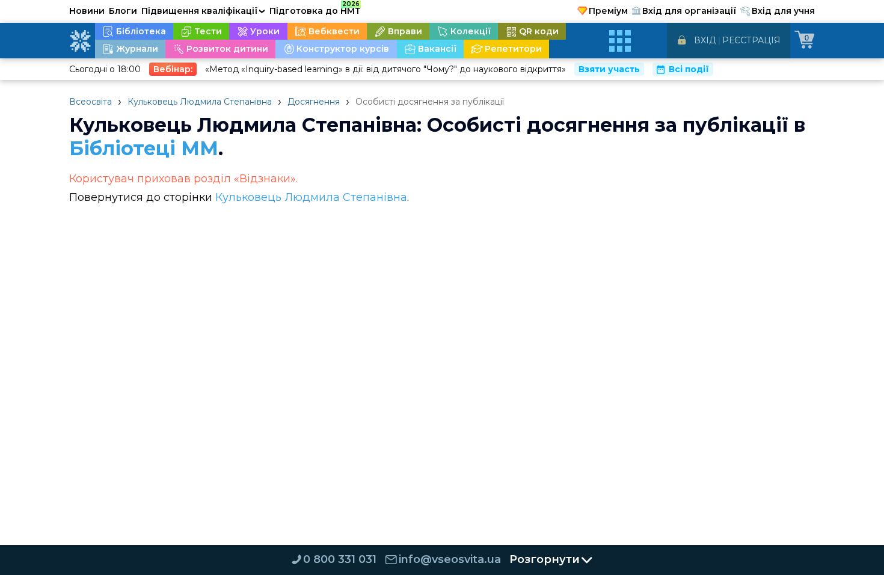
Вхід (705, 40)
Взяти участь (609, 69)
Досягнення (313, 101)
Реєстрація (751, 40)
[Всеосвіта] (80, 41)
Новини (87, 10)
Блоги (123, 10)
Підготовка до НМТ (315, 9)
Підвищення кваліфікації (203, 10)
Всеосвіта (90, 101)
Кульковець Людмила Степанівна (199, 101)
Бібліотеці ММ (143, 148)
